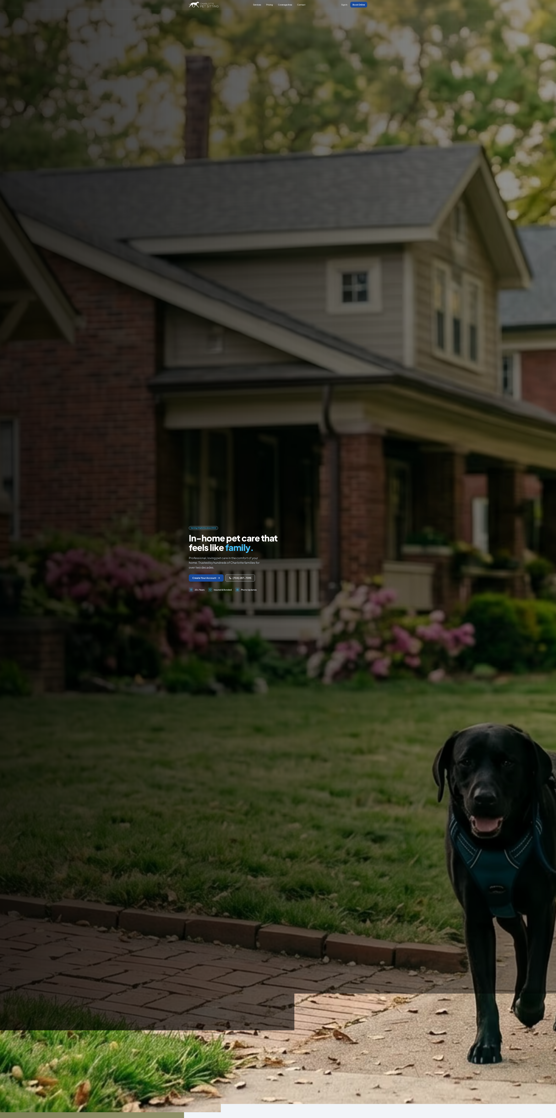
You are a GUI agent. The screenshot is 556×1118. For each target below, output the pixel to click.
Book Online (359, 4)
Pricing (269, 4)
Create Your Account (204, 577)
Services (257, 4)
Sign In (344, 4)
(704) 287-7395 (242, 577)
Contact (301, 4)
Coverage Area (285, 4)
